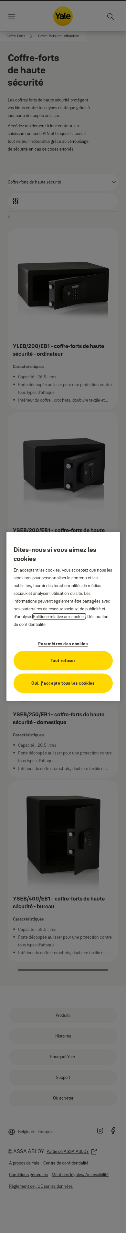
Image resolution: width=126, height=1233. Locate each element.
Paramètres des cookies (63, 643)
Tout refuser (63, 660)
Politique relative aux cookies (59, 616)
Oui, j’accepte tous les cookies (62, 682)
